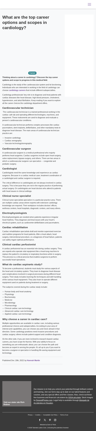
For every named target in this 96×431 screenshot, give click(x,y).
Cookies (38, 415)
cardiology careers (17, 90)
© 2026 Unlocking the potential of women (48, 428)
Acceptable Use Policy (50, 415)
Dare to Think (51, 425)
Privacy (30, 415)
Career (32, 73)
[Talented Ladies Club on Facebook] (39, 420)
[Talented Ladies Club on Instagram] (55, 420)
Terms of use (64, 415)
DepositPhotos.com (44, 400)
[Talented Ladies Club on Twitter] (44, 420)
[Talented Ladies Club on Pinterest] (50, 420)
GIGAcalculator (74, 397)
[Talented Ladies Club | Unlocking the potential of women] (27, 4)
